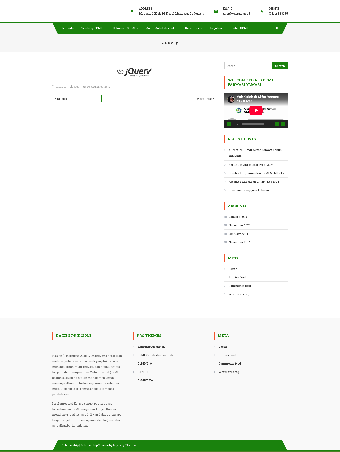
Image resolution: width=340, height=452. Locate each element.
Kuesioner (192, 28)
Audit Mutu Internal (160, 28)
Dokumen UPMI (124, 28)
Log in (233, 269)
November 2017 (239, 242)
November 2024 (239, 225)
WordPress (204, 99)
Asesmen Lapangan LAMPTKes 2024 (254, 181)
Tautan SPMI (239, 28)
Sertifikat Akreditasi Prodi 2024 (251, 165)
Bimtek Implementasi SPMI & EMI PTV (257, 173)
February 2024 (238, 234)
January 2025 (238, 217)
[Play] (229, 124)
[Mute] (277, 124)
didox (77, 86)
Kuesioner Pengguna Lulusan (249, 190)
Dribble (62, 99)
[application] (256, 110)
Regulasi (216, 28)
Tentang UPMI (91, 28)
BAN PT (143, 372)
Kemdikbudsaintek (151, 346)
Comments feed (240, 286)
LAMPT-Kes (145, 380)
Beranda (68, 28)
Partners (104, 86)
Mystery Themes (125, 445)
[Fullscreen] (283, 124)
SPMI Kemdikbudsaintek (155, 355)
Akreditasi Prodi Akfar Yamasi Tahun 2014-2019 (255, 153)
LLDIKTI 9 (145, 363)
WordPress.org (239, 294)
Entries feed (237, 277)
